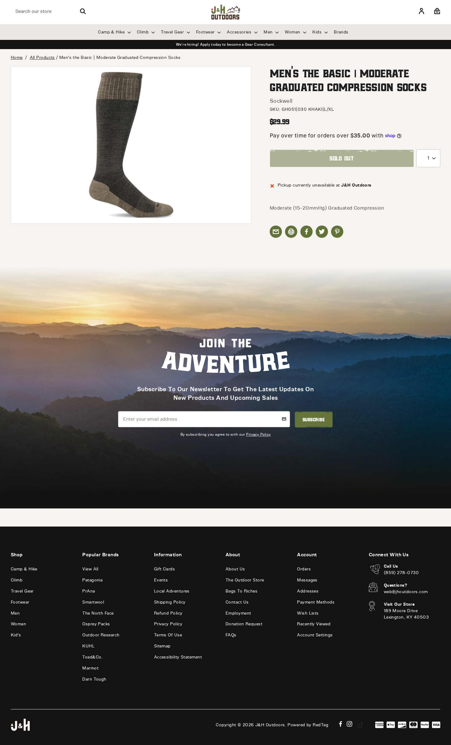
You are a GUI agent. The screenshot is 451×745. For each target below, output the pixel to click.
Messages (307, 580)
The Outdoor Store (245, 580)
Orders (304, 569)
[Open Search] (82, 11)
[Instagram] (350, 724)
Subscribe (314, 419)
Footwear (206, 32)
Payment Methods (315, 602)
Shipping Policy (170, 602)
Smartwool (93, 602)
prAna (88, 591)
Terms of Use (168, 635)
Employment (238, 613)
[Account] (421, 11)
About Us (235, 569)
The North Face (98, 613)
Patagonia (92, 580)
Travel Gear (173, 32)
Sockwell (281, 101)
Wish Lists (308, 613)
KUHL (88, 646)
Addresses (307, 591)
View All (90, 569)
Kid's (16, 635)
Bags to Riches (241, 591)
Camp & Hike (112, 32)
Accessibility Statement (178, 657)
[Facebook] (340, 724)
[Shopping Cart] (436, 11)
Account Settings (315, 635)
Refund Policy (168, 613)
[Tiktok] (360, 724)
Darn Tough (94, 679)
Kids (317, 32)
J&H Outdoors (270, 725)
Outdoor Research (100, 635)
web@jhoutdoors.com (406, 591)
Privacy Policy (258, 434)
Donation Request (244, 624)
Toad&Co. (92, 657)
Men (269, 32)
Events (161, 580)
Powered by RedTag (307, 725)
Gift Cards (164, 569)
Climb (143, 32)
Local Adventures (172, 591)
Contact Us (237, 602)
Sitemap (162, 646)
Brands (341, 32)
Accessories (239, 32)
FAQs (231, 635)
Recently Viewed (313, 624)
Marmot (90, 668)
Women (293, 32)
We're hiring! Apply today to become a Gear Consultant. (225, 44)
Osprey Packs (96, 624)
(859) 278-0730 (401, 572)
